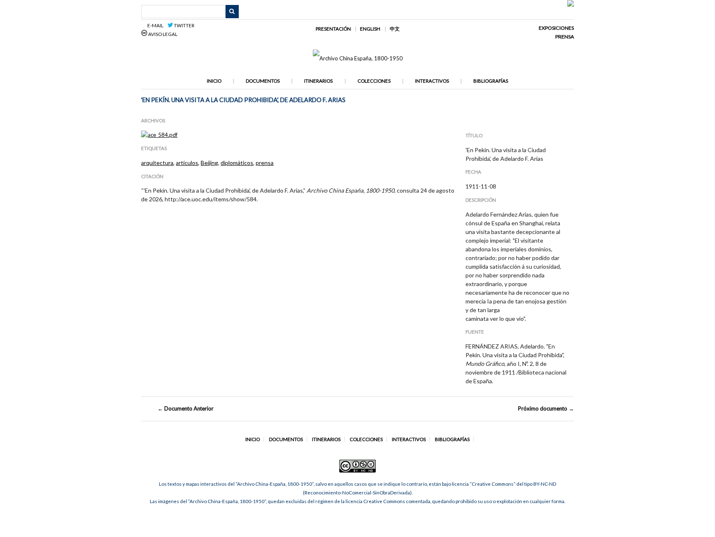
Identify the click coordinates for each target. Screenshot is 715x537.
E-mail (156, 25)
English (370, 28)
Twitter (183, 25)
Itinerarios (318, 81)
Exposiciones (556, 28)
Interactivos (432, 81)
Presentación (333, 28)
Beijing (209, 162)
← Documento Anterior (186, 408)
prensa (265, 162)
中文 (395, 28)
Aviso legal (162, 34)
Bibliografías (490, 81)
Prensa (564, 36)
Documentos (263, 81)
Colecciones (374, 81)
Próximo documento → (546, 408)
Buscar (232, 11)
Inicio (214, 81)
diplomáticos (237, 162)
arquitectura (157, 162)
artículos (187, 162)
